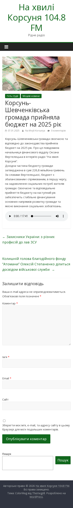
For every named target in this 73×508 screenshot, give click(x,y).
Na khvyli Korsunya (35, 130)
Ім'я (5, 357)
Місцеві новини (31, 96)
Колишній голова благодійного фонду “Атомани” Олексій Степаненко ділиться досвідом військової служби (36, 264)
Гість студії (12, 96)
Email (6, 378)
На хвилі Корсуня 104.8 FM (36, 17)
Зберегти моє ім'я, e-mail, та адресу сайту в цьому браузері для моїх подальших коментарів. (36, 427)
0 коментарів (58, 130)
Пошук (6, 454)
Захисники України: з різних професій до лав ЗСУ (28, 239)
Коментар (10, 303)
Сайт (5, 399)
